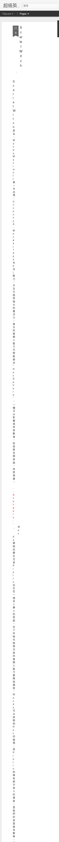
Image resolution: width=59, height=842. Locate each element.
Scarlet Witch (20, 46)
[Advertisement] (30, 77)
